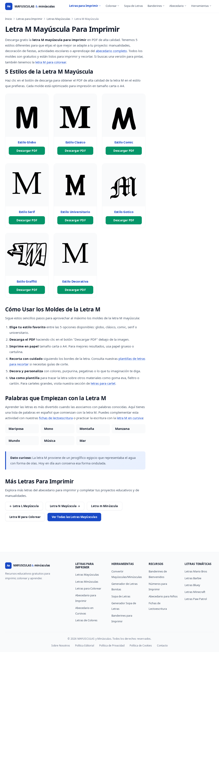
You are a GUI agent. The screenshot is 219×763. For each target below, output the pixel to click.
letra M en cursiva (130, 418)
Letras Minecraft (195, 592)
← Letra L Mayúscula (24, 506)
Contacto (162, 645)
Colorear (111, 6)
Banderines (155, 6)
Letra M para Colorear (25, 517)
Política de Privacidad (111, 645)
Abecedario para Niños (163, 596)
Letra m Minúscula (104, 506)
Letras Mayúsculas (58, 19)
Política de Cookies (141, 645)
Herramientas (200, 6)
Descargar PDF (26, 151)
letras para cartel (103, 383)
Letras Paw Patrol (196, 599)
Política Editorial (84, 645)
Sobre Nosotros (60, 645)
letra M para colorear (50, 62)
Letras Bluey (192, 585)
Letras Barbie (193, 578)
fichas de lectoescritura (56, 418)
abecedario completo (111, 51)
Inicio (8, 19)
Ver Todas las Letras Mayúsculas (74, 517)
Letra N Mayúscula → (65, 506)
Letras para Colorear (88, 588)
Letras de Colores (86, 620)
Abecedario (176, 6)
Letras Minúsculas (86, 582)
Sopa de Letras (133, 6)
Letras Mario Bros (196, 571)
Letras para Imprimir (83, 6)
